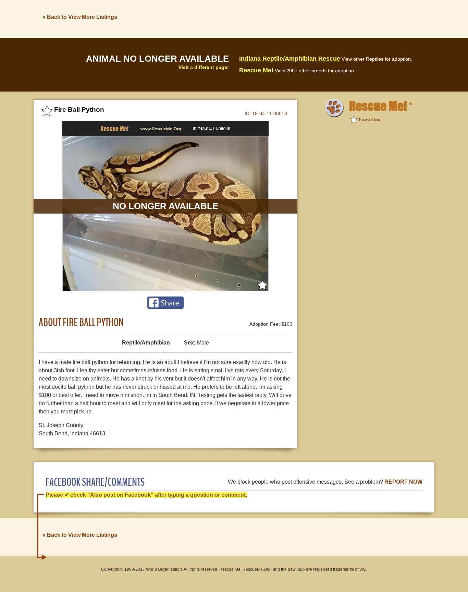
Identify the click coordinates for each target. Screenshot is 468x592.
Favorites (370, 119)
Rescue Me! (256, 70)
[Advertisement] (309, 18)
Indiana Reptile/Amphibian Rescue (289, 58)
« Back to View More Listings (79, 17)
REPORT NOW (403, 482)
